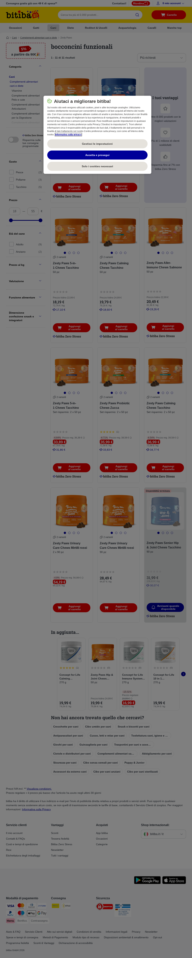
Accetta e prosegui (97, 155)
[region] (97, 135)
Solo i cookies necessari (97, 166)
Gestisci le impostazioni (97, 143)
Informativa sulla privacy (68, 134)
